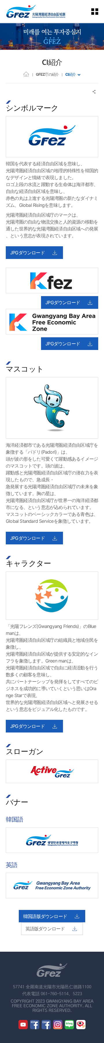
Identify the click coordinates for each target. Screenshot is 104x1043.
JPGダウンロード (27, 252)
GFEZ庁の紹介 (47, 74)
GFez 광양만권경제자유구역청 (36, 11)
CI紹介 (70, 74)
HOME (26, 74)
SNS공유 (94, 92)
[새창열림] (23, 1024)
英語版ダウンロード (45, 929)
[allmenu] (98, 11)
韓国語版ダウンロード (45, 916)
